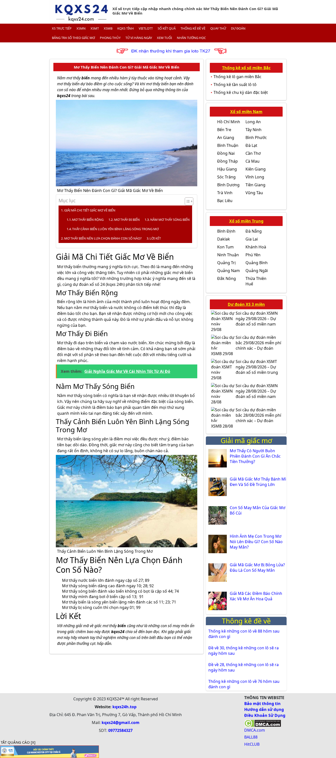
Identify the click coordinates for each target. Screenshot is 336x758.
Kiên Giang (255, 169)
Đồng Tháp (227, 161)
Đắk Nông (226, 278)
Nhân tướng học (191, 37)
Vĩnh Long (254, 177)
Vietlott (146, 28)
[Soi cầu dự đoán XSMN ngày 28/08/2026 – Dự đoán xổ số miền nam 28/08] (223, 390)
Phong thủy (110, 37)
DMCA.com (254, 730)
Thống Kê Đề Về (193, 28)
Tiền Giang (255, 185)
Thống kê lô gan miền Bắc (237, 76)
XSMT (95, 28)
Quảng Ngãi (256, 270)
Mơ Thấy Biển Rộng (88, 219)
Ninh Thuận (228, 255)
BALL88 (251, 737)
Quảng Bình (256, 262)
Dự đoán (238, 28)
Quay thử (218, 28)
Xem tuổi (164, 37)
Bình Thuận (227, 145)
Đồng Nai (226, 153)
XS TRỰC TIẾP (62, 28)
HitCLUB (252, 744)
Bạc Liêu (224, 200)
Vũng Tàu (254, 192)
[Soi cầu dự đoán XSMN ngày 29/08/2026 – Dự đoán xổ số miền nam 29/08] (223, 317)
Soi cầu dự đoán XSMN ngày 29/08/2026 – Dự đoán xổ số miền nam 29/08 (244, 321)
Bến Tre (224, 129)
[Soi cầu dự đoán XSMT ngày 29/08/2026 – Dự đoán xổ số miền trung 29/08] (223, 366)
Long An (253, 121)
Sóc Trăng (226, 177)
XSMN (81, 28)
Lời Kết (155, 238)
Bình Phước (256, 137)
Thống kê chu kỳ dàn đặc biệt (241, 92)
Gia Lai (251, 239)
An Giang (225, 137)
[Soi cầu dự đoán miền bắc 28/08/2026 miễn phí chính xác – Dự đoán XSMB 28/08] (223, 414)
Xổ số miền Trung (246, 221)
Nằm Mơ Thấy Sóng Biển (170, 219)
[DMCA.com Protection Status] (262, 722)
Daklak (223, 239)
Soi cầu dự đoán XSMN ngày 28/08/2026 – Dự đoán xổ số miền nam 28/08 (244, 394)
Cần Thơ (253, 153)
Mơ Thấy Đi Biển (127, 219)
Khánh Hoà (255, 247)
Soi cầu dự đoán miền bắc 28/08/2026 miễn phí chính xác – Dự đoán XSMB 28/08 (246, 418)
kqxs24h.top (124, 706)
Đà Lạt (251, 145)
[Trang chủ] (80, 12)
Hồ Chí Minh (228, 121)
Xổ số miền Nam (246, 111)
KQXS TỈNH (125, 28)
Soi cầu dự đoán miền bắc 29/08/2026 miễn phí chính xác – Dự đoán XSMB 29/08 (246, 345)
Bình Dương (228, 185)
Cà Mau (252, 161)
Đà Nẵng (253, 231)
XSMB (108, 28)
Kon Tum (225, 247)
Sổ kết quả (167, 28)
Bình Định (226, 231)
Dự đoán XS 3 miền (246, 304)
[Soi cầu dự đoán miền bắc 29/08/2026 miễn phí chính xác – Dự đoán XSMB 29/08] (223, 342)
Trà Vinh (224, 192)
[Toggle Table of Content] (186, 201)
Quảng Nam (228, 270)
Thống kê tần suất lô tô (235, 84)
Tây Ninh (253, 129)
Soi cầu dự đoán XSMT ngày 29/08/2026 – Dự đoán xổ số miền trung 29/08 (244, 369)
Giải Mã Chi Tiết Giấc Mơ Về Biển (89, 210)
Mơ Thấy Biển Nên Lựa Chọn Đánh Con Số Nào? (103, 238)
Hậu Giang (227, 169)
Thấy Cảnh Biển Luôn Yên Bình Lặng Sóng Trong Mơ (115, 229)
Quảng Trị (226, 262)
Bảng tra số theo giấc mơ (73, 37)
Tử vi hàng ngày (138, 37)
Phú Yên (252, 255)
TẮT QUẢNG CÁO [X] (18, 742)
